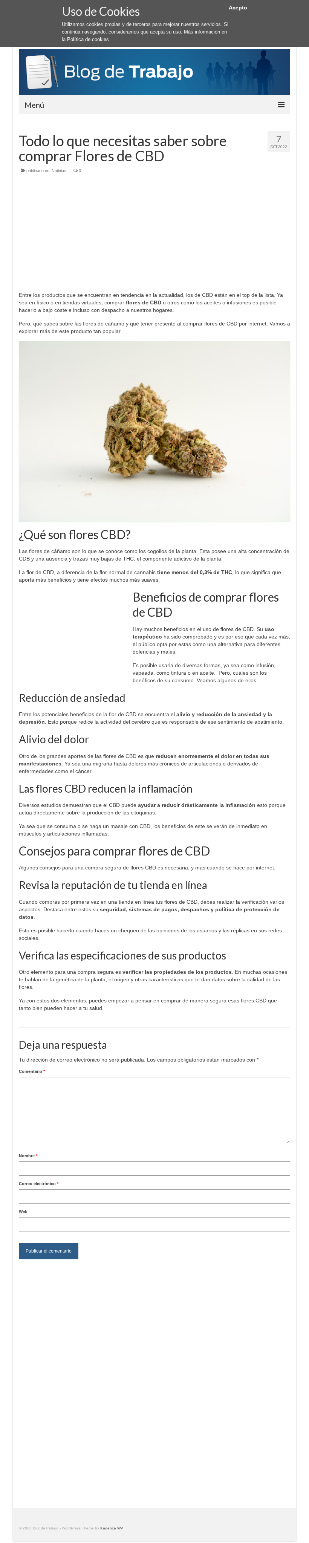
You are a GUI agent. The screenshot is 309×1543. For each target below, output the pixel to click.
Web (23, 1211)
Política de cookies (88, 39)
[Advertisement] (154, 234)
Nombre (28, 1155)
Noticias (59, 170)
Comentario (32, 1071)
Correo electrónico (38, 1183)
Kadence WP (111, 1528)
